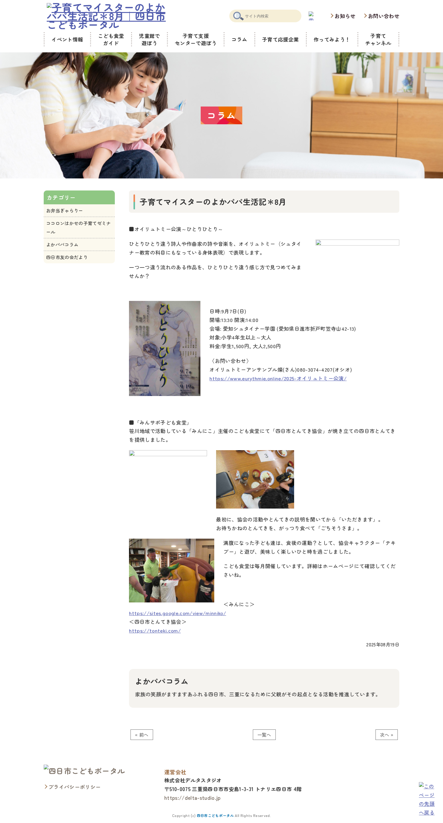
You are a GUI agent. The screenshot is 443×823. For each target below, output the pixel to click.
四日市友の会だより (67, 257)
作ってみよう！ (332, 39)
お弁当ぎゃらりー (64, 210)
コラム (239, 39)
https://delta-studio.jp (192, 797)
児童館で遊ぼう (149, 39)
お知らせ (345, 16)
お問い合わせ (383, 16)
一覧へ (264, 734)
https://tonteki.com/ (155, 630)
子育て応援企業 (280, 39)
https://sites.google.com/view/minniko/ (177, 613)
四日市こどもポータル (215, 815)
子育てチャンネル (378, 39)
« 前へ (141, 734)
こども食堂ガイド (111, 39)
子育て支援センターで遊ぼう (196, 39)
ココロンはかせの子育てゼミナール (78, 227)
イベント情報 (67, 39)
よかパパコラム (62, 244)
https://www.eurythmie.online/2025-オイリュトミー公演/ (278, 378)
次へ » (386, 734)
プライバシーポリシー (75, 787)
